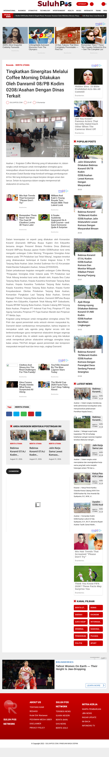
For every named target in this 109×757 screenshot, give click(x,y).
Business (22, 11)
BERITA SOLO (62, 728)
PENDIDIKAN (80, 636)
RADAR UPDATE (89, 717)
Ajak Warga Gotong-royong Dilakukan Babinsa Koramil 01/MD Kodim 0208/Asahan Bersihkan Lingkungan (88, 313)
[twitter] (6, 4)
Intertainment (59, 11)
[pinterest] (31, 414)
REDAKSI (34, 711)
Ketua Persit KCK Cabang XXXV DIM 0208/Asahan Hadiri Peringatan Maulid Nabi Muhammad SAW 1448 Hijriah (99, 475)
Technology (45, 11)
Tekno (98, 11)
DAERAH (78, 615)
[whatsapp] (24, 414)
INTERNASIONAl (97, 622)
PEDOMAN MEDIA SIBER (41, 719)
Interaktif (88, 11)
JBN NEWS (87, 713)
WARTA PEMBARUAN (91, 709)
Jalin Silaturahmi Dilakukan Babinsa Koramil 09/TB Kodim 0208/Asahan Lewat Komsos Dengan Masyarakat (88, 173)
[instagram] (10, 4)
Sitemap (82, 4)
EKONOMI (95, 615)
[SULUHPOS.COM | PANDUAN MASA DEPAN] (54, 7)
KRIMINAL (79, 629)
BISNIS (93, 608)
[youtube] (13, 4)
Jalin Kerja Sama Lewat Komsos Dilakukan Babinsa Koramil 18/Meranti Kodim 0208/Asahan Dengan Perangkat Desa (56, 451)
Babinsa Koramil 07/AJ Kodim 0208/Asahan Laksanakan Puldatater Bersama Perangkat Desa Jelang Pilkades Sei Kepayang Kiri (18, 451)
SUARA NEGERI (63, 715)
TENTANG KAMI (37, 707)
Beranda (9, 65)
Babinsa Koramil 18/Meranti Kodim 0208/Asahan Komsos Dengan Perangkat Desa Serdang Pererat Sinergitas (87, 361)
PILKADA (94, 636)
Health (71, 11)
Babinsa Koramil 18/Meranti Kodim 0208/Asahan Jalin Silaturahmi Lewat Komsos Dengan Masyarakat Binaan (88, 220)
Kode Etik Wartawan (38, 715)
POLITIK (78, 643)
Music (78, 11)
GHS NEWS (61, 724)
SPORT (94, 643)
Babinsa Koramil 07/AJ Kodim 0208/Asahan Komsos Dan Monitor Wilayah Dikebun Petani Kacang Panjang (86, 265)
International (9, 11)
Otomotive (32, 11)
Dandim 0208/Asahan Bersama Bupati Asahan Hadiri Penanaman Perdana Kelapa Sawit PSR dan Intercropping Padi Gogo (99, 503)
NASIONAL (95, 629)
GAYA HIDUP (80, 622)
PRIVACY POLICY (37, 728)
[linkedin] (38, 414)
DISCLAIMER (35, 723)
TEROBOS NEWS (63, 711)
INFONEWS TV (88, 725)
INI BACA (86, 721)
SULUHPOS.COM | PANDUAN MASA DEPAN (61, 744)
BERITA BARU (62, 719)
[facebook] (3, 4)
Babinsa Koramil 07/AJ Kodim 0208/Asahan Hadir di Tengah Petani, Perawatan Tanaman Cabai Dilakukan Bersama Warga (38, 451)
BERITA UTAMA (23, 65)
